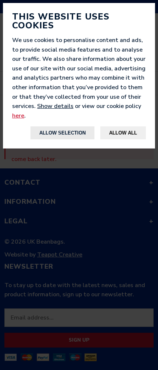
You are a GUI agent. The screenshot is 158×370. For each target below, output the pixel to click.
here (18, 116)
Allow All (123, 133)
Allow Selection (62, 133)
